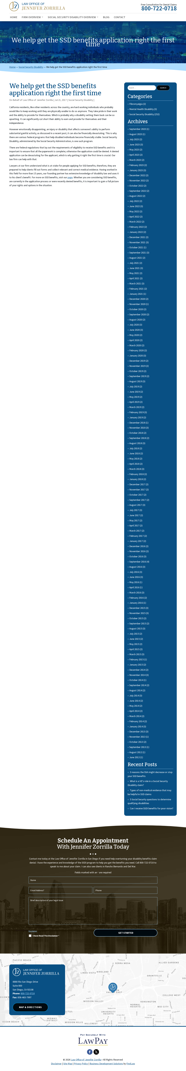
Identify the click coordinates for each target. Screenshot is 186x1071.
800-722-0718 (159, 8)
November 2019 (137, 365)
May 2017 (134, 520)
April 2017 (134, 525)
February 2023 (136, 165)
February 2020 (136, 350)
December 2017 (137, 484)
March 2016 (135, 592)
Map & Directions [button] (30, 1007)
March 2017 (135, 530)
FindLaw (130, 1063)
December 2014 (137, 669)
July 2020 (134, 324)
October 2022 (136, 185)
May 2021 (134, 273)
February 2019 (136, 412)
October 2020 (136, 309)
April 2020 (134, 340)
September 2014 (137, 685)
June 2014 (134, 700)
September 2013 (137, 747)
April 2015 (134, 649)
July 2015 (134, 633)
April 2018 (134, 463)
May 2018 (134, 458)
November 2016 (137, 551)
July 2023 (134, 139)
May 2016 (134, 582)
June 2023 (134, 144)
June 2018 (134, 453)
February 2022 (136, 226)
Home (13, 17)
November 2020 (137, 304)
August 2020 (135, 319)
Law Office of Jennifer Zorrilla (38, 100)
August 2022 (135, 195)
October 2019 (136, 371)
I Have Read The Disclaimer (46, 935)
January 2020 (136, 355)
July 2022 (134, 201)
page (70, 177)
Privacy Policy (81, 1063)
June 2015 (134, 638)
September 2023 (137, 129)
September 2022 (137, 190)
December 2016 (137, 546)
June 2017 (134, 515)
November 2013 (137, 736)
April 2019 (134, 401)
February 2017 (136, 535)
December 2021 (137, 237)
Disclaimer (33, 931)
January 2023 (136, 170)
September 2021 (137, 252)
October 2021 (136, 247)
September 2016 (137, 561)
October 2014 (136, 680)
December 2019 (137, 360)
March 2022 (135, 221)
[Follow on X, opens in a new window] (96, 1052)
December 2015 (137, 607)
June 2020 (134, 329)
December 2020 (137, 298)
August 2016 (135, 566)
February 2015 (136, 659)
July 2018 (134, 448)
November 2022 (137, 180)
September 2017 (137, 499)
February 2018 (136, 474)
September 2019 (137, 376)
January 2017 (136, 541)
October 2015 (136, 618)
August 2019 (135, 381)
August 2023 (135, 134)
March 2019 (135, 407)
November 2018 (137, 427)
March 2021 (135, 283)
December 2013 (137, 731)
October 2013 (136, 741)
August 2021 (135, 257)
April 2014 (134, 711)
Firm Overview (31, 17)
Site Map (67, 1063)
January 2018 (136, 479)
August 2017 (135, 504)
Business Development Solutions (106, 1063)
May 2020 (134, 335)
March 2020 (135, 345)
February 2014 (136, 721)
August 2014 (135, 690)
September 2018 (137, 438)
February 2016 (136, 597)
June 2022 (134, 206)
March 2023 (135, 159)
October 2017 (136, 494)
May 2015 (134, 644)
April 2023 (134, 154)
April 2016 (134, 587)
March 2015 (135, 654)
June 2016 (134, 577)
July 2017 (134, 510)
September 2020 (137, 314)
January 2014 (136, 726)
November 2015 (137, 613)
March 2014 (135, 716)
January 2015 (136, 664)
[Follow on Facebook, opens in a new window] (89, 1052)
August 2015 (135, 628)
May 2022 (134, 211)
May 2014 (134, 705)
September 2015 (137, 623)
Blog (106, 17)
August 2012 (135, 752)
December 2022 (137, 175)
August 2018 (135, 443)
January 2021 (136, 293)
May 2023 (134, 149)
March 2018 (135, 469)
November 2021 (137, 242)
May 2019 (134, 396)
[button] (183, 1051)
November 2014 (137, 675)
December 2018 (137, 422)
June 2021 (134, 268)
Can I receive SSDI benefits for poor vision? (151, 808)
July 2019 (134, 386)
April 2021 (134, 278)
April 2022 (134, 216)
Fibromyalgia (136, 103)
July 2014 (134, 695)
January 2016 (136, 602)
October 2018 (136, 432)
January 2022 (136, 232)
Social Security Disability (80, 100)
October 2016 (136, 556)
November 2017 (137, 489)
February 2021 (136, 288)
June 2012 (134, 757)
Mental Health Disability (141, 109)
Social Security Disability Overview (72, 17)
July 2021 (134, 262)
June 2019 (134, 391)
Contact (119, 17)
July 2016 (134, 572)
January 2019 (136, 417)
